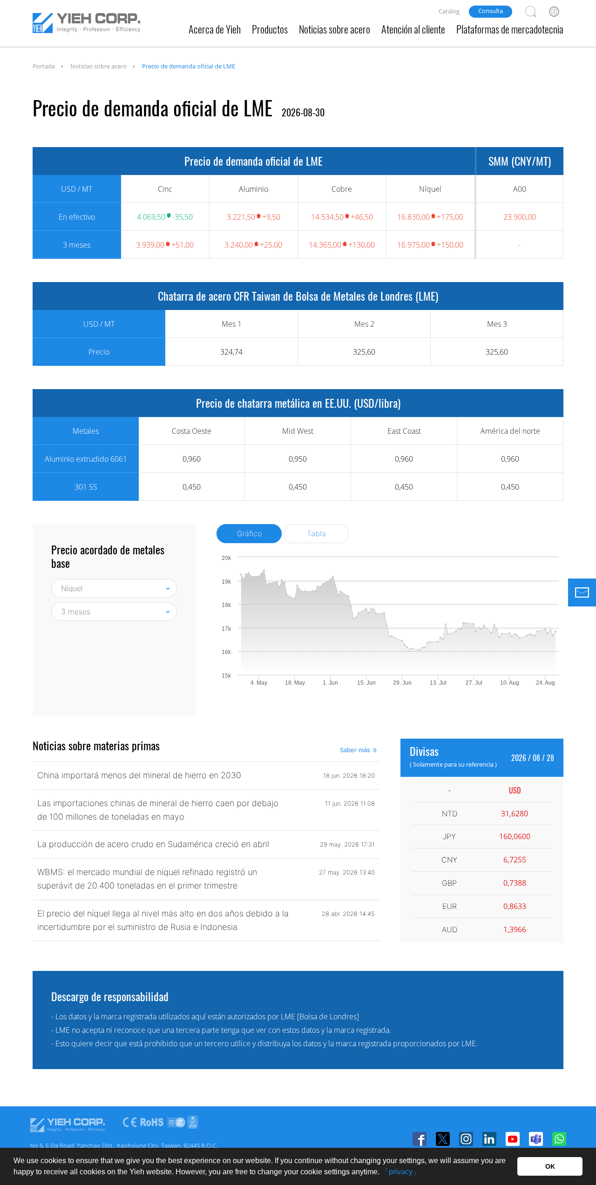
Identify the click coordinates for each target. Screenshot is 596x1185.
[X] (442, 1139)
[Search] (531, 11)
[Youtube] (512, 1139)
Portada (44, 66)
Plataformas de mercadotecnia (509, 28)
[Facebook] (419, 1139)
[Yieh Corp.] (86, 24)
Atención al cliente (413, 28)
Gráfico (249, 533)
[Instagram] (466, 1139)
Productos (270, 28)
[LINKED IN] (489, 1139)
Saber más (355, 750)
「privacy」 (400, 1172)
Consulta (490, 11)
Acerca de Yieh (215, 28)
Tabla (316, 533)
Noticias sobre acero (334, 28)
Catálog (449, 11)
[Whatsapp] (559, 1139)
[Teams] (536, 1139)
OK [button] (550, 1166)
